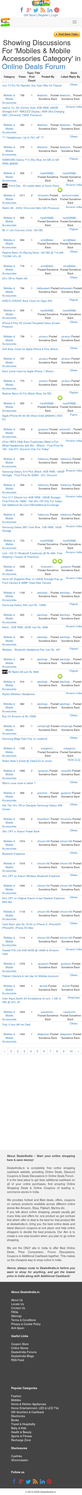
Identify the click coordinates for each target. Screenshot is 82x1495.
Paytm (74, 414)
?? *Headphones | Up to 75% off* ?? (23, 137)
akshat (43, 986)
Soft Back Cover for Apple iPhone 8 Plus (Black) (30, 349)
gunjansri (43, 429)
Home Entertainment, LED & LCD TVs (35, 1408)
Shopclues (74, 997)
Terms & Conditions (23, 1320)
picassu (43, 336)
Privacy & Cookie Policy (26, 1324)
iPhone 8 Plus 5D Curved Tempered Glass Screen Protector (31, 325)
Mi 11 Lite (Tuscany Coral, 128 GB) (22, 230)
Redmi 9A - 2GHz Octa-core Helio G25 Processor (30, 208)
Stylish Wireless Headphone (18, 694)
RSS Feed (17, 1360)
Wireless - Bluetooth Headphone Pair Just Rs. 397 (31, 649)
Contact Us (18, 1308)
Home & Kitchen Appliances (28, 1404)
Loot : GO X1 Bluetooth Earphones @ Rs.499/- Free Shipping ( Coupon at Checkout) (32, 555)
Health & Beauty (21, 1432)
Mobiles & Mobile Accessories (9, 98)
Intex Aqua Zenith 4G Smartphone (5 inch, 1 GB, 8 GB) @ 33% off (31, 1000)
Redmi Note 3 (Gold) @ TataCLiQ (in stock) (27, 761)
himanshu (43, 195)
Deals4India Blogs (22, 1356)
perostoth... (66, 429)
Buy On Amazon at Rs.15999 (19, 716)
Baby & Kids (18, 1428)
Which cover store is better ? (18, 783)
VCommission (19, 1460)
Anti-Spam (17, 1328)
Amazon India (74, 106)
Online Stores (19, 1348)
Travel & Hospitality (23, 1424)
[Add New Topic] (67, 34)
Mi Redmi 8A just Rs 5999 (20, 672)
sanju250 (66, 771)
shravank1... (48, 566)
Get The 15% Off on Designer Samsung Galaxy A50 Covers (32, 807)
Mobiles (16, 1400)
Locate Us (17, 1304)
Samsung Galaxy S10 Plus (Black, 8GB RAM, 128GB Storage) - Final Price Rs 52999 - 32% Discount (33, 473)
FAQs (14, 1312)
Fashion (16, 1396)
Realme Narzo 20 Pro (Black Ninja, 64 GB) (26, 393)
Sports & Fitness (21, 1436)
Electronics (18, 1416)
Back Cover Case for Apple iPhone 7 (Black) (28, 371)
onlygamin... (48, 748)
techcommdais (70, 195)
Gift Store (30, 15)
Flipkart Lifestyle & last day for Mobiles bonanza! (30, 976)
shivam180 (43, 841)
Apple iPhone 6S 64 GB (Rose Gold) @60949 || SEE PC (32, 417)
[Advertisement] (41, 1108)
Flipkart (73, 159)
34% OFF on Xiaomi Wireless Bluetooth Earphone (31, 876)
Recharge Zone (21, 1440)
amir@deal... (48, 240)
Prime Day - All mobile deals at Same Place (30, 186)
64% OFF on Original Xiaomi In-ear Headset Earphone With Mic (33, 900)
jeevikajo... (43, 592)
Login (54, 15)
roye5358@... (48, 173)
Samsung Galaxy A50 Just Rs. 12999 (24, 605)
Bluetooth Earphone (13, 854)
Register (43, 15)
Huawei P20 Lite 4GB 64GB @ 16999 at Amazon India (30, 952)
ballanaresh (43, 288)
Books (15, 1420)
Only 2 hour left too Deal (16, 1024)
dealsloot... (43, 95)
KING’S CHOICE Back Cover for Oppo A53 (27, 301)
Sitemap (16, 1316)
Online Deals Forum (33, 66)
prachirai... (43, 793)
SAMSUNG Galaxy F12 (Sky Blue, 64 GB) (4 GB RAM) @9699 (30, 161)
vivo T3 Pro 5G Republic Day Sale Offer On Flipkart (32, 85)
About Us (17, 1300)
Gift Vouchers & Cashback (27, 1412)
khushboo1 (43, 819)
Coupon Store (20, 1344)
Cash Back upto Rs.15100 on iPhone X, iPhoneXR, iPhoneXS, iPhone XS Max (31, 926)
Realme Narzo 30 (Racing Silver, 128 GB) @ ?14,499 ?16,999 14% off (32, 254)
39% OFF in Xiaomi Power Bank (21, 831)
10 (71, 1051)
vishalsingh (43, 726)
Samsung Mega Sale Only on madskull (24, 738)
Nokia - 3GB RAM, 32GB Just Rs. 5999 (25, 627)
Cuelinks (16, 1456)
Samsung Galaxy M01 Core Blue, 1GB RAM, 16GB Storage (32, 529)
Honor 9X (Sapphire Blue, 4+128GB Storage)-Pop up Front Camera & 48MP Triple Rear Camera (32, 581)
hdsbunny (43, 459)
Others (74, 84)
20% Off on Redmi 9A (14, 278)
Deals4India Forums (24, 1352)
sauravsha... (48, 1012)
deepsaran (43, 1034)
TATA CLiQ (73, 760)
